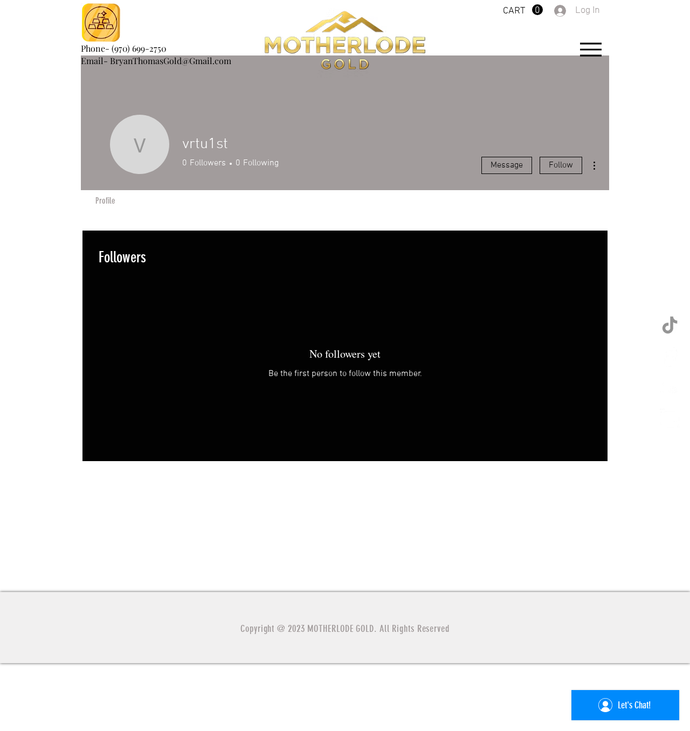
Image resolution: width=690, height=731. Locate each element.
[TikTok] (670, 326)
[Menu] (590, 49)
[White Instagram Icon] (670, 418)
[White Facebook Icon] (670, 357)
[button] (523, 10)
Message (507, 165)
